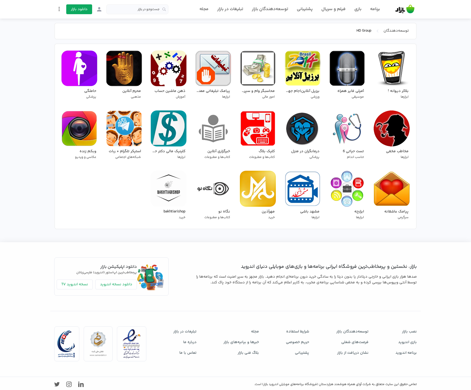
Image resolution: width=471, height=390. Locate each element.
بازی (357, 9)
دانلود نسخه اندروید (116, 284)
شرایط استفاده (297, 332)
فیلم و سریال (333, 9)
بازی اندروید (407, 342)
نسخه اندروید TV (74, 284)
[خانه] (405, 9)
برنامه (375, 9)
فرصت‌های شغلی (355, 342)
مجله (204, 9)
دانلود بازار (79, 9)
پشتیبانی (305, 9)
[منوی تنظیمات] (59, 9)
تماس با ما (188, 353)
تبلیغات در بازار (230, 9)
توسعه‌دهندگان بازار (270, 9)
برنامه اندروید (406, 353)
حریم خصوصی (297, 342)
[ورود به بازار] (99, 9)
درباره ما (190, 342)
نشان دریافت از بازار (353, 353)
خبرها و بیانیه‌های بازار (241, 342)
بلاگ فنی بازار (248, 353)
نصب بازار (409, 332)
